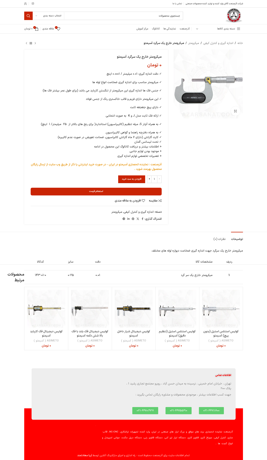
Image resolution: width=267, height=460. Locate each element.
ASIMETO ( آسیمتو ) (220, 341)
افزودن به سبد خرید (131, 179)
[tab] (237, 237)
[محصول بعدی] (26, 43)
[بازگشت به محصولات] (31, 43)
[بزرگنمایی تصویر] (235, 111)
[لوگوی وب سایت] (234, 15)
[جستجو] (28, 16)
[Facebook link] (142, 219)
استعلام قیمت (96, 191)
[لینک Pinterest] (133, 219)
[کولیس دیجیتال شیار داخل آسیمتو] (134, 309)
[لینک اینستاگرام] (33, 3)
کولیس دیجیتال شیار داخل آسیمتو (133, 333)
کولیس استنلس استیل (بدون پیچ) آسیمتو (221, 333)
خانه (240, 43)
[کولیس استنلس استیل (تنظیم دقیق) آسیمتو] (177, 309)
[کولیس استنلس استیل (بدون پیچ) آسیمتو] (221, 309)
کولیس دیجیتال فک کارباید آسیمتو (46, 333)
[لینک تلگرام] (123, 219)
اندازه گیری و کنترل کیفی (218, 43)
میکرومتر (193, 43)
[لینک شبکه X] (137, 219)
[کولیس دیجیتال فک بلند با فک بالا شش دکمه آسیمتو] (90, 309)
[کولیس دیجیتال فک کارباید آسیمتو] (46, 309)
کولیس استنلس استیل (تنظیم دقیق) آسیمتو (177, 333)
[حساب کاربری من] (25, 3)
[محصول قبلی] (35, 43)
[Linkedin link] (128, 219)
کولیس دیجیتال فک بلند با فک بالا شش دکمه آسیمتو (90, 333)
